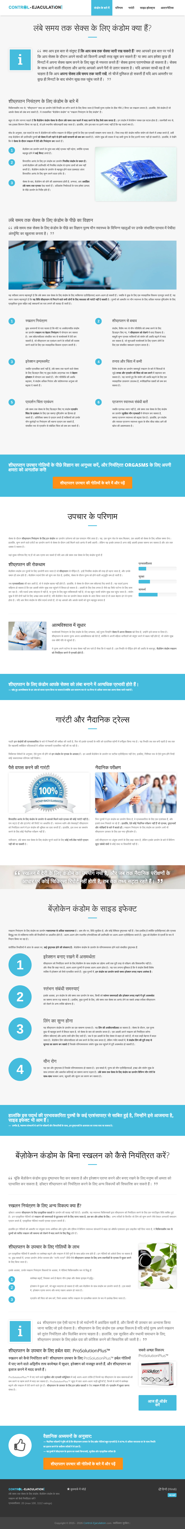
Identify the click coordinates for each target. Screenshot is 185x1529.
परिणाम (119, 8)
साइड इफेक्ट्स (147, 8)
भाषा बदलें (172, 1495)
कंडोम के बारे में (101, 8)
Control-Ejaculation (94, 1523)
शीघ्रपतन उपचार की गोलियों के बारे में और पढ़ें (92, 482)
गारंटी (131, 8)
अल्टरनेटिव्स (167, 8)
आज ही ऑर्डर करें (157, 1402)
